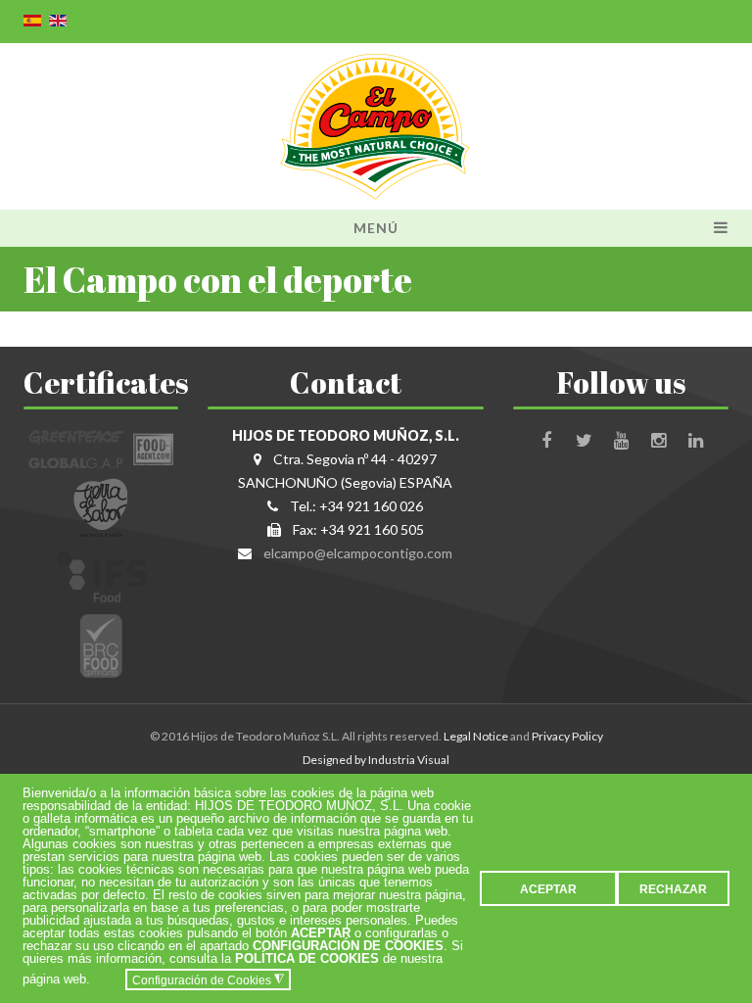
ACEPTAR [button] (548, 889)
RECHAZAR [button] (673, 889)
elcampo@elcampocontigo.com (357, 553)
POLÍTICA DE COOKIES (307, 958)
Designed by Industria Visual (376, 759)
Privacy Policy (567, 736)
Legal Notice (476, 736)
